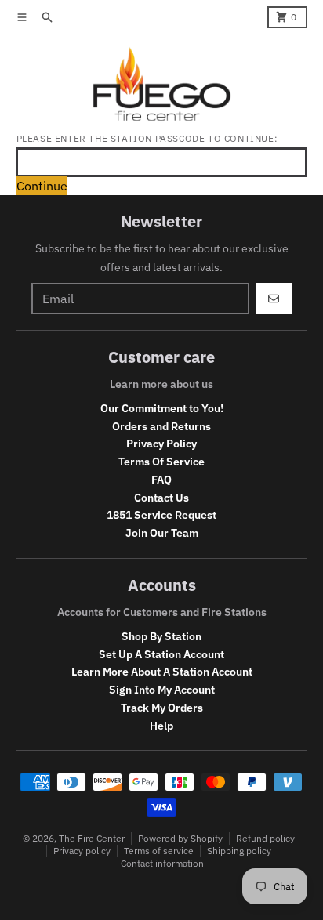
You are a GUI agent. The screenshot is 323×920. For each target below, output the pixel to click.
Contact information (162, 863)
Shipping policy (239, 851)
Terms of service (159, 851)
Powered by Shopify (180, 838)
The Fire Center (92, 838)
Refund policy (265, 838)
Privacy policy (82, 851)
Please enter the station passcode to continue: (147, 138)
